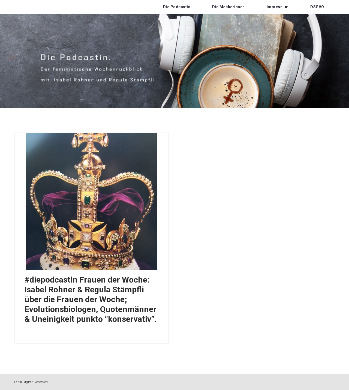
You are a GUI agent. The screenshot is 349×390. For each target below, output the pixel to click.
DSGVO (317, 7)
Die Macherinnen (228, 7)
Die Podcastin (177, 7)
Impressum (278, 7)
